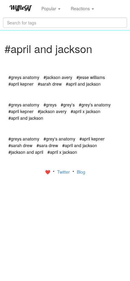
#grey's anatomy (95, 105)
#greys (50, 105)
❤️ (48, 172)
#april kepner (21, 84)
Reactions (81, 8)
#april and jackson (83, 84)
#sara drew (47, 145)
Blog (81, 172)
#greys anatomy (23, 77)
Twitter (64, 172)
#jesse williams (90, 77)
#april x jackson (85, 111)
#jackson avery (58, 77)
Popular (49, 8)
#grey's (68, 105)
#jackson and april (25, 152)
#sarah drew (50, 84)
